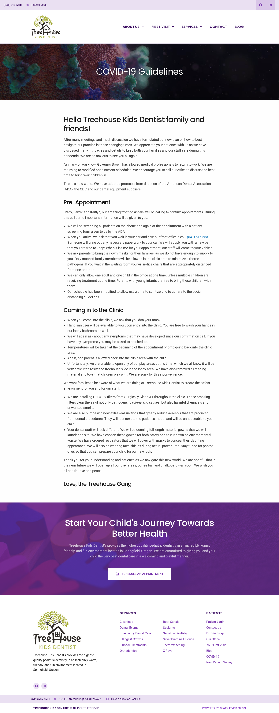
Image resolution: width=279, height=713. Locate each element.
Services (190, 26)
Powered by (224, 708)
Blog (239, 26)
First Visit (160, 26)
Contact (218, 26)
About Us (131, 26)
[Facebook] (261, 5)
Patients (214, 613)
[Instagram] (270, 5)
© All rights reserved (66, 708)
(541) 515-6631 (13, 4)
